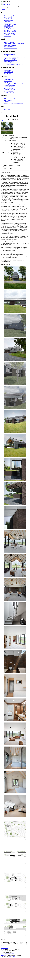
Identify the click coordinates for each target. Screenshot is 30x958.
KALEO (6, 55)
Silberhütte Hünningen (9, 34)
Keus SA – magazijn (9, 15)
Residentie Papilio (8, 20)
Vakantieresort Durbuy (9, 85)
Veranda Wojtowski (9, 28)
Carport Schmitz (8, 23)
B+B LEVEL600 (8, 26)
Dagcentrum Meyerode (10, 58)
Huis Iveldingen (8, 17)
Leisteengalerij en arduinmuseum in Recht (14, 57)
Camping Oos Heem (9, 86)
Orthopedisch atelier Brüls (10, 48)
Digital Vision (11, 956)
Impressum (4, 955)
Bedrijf (13, 942)
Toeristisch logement (9, 92)
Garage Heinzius (8, 21)
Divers (2, 945)
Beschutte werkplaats (9, 54)
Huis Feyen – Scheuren (10, 31)
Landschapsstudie (8, 62)
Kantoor (3, 9)
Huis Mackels (7, 36)
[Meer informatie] (1, 112)
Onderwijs (24, 943)
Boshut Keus (7, 109)
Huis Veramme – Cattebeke (11, 30)
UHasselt (6, 101)
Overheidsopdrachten (22, 942)
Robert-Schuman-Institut (10, 98)
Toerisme (17, 943)
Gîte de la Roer (8, 18)
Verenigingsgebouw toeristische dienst (13, 64)
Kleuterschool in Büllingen (10, 60)
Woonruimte (6, 942)
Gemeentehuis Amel (9, 61)
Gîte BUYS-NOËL (9, 79)
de (2, 2)
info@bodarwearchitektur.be (8, 953)
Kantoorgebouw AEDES (10, 45)
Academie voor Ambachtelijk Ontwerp (13, 103)
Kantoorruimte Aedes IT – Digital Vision (14, 43)
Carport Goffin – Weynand (10, 24)
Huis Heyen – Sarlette (9, 33)
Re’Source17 (7, 27)
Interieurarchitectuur (8, 943)
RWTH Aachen (8, 100)
